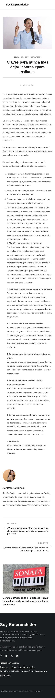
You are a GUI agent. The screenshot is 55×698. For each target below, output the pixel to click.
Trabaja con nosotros (9, 663)
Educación (19, 57)
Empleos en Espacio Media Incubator (17, 667)
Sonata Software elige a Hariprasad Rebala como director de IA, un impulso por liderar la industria (26, 601)
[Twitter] (6, 656)
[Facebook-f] (1, 656)
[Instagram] (12, 656)
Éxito (27, 57)
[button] (44, 5)
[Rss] (17, 656)
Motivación (36, 57)
